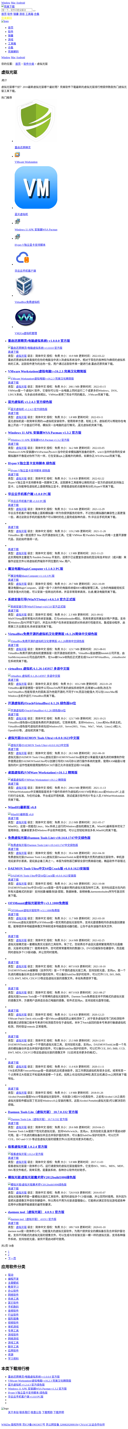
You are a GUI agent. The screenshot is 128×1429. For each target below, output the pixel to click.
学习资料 (13, 1358)
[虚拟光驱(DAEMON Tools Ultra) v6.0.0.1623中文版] (38, 745)
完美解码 (6, 18)
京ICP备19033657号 (33, 1424)
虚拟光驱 (21, 355)
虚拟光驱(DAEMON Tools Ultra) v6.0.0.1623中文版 (44, 738)
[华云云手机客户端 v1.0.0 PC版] (27, 501)
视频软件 (13, 1322)
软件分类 (29, 63)
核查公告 (36, 1412)
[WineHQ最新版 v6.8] (21, 814)
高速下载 (13, 351)
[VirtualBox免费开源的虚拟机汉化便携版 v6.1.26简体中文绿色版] (46, 641)
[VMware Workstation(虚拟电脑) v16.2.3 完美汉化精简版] (41, 378)
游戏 (22, 14)
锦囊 (16, 14)
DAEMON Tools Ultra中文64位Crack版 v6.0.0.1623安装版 (48, 868)
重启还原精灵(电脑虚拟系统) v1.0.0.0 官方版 (39, 341)
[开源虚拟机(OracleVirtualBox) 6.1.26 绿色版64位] (37, 710)
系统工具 (13, 1298)
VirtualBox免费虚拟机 (27, 302)
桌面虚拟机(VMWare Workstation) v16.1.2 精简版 (43, 772)
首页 (4, 14)
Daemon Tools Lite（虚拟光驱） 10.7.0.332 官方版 (43, 1112)
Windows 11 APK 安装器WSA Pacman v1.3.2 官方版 (44, 432)
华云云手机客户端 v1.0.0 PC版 (29, 494)
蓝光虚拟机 (21, 214)
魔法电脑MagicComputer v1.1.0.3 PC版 (35, 569)
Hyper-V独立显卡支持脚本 (30, 244)
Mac (13, 2)
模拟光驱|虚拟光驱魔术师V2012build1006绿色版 (42, 1177)
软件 (10, 14)
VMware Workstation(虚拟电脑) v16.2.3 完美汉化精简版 (47, 371)
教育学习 (13, 1286)
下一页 (12, 1258)
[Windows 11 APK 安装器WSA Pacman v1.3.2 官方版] (38, 440)
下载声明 (58, 1412)
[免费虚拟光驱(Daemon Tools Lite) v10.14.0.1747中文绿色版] (43, 845)
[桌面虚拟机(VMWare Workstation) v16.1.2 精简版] (37, 779)
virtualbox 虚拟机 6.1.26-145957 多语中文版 (39, 668)
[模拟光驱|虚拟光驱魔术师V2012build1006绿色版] (37, 1184)
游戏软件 (13, 1334)
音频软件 (13, 1310)
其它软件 (13, 1302)
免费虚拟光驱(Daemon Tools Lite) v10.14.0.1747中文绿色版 (49, 838)
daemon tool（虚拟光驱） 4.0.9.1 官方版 (36, 1212)
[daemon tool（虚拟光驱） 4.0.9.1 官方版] (32, 1219)
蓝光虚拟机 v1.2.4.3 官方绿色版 (30, 402)
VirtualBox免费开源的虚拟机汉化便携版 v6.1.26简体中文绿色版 (52, 634)
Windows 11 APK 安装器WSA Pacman (36, 229)
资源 (10, 1354)
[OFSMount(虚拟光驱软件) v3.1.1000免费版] (34, 910)
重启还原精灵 (23, 147)
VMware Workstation (26, 162)
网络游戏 (13, 1338)
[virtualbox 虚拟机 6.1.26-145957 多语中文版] (34, 676)
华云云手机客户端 (25, 270)
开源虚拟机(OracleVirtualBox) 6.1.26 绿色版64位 (42, 703)
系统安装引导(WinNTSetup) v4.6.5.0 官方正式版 (42, 599)
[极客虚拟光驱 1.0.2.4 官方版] (25, 1154)
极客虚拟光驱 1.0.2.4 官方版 (27, 1146)
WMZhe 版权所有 (11, 1424)
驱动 (10, 1274)
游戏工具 (13, 1342)
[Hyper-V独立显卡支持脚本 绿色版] (29, 470)
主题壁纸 (13, 1282)
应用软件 (13, 1350)
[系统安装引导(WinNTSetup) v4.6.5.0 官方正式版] (37, 606)
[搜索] (34, 10)
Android (20, 2)
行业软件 (13, 1314)
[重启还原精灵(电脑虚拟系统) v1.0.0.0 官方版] (35, 347)
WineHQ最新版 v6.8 (22, 807)
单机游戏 (13, 1326)
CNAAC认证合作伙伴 (92, 1424)
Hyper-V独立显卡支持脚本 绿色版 (32, 463)
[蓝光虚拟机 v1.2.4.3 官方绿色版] (27, 409)
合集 (36, 14)
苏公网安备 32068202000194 (62, 1424)
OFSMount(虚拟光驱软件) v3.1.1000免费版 (38, 903)
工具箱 (29, 14)
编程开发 (13, 1278)
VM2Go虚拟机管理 (26, 333)
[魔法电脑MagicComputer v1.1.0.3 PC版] (31, 575)
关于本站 (13, 1412)
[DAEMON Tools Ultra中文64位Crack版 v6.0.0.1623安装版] (42, 875)
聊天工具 (13, 1346)
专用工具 (13, 1330)
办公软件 (13, 1290)
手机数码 (13, 1306)
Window (5, 2)
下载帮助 (47, 1412)
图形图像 (13, 1318)
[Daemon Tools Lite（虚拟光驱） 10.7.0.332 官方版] (38, 1119)
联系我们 (24, 1412)
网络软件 (13, 1294)
